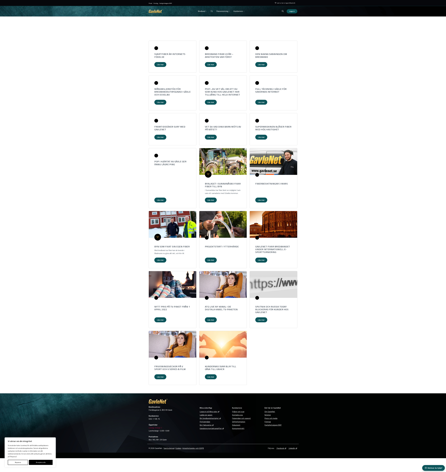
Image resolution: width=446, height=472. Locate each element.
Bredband (201, 11)
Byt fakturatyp (206, 425)
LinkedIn (291, 448)
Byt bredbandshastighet (209, 418)
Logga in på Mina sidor (208, 411)
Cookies (178, 448)
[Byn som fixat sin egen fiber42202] (172, 224)
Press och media (270, 418)
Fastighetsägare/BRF (165, 3)
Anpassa (18, 462)
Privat (150, 3)
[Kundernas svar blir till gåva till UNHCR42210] (223, 344)
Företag (155, 3)
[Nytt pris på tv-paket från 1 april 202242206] (172, 284)
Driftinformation (238, 421)
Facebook (280, 448)
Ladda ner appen (206, 415)
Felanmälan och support (241, 418)
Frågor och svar (238, 411)
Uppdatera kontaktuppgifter (211, 428)
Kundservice (238, 11)
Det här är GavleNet (272, 407)
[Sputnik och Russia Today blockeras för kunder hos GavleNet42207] (273, 284)
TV (211, 11)
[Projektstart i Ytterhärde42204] (223, 224)
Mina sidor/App (206, 407)
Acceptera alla (41, 462)
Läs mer (160, 64)
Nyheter (267, 415)
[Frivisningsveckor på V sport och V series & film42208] (172, 344)
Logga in (292, 11)
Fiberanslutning (222, 11)
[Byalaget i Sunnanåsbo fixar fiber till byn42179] (223, 161)
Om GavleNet (269, 411)
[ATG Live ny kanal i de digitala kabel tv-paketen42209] (223, 284)
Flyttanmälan (205, 421)
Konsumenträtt (238, 428)
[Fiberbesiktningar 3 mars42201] (273, 161)
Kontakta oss (237, 415)
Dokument (236, 425)
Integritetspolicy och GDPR (193, 448)
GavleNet (156, 11)
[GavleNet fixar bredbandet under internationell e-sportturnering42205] (273, 224)
